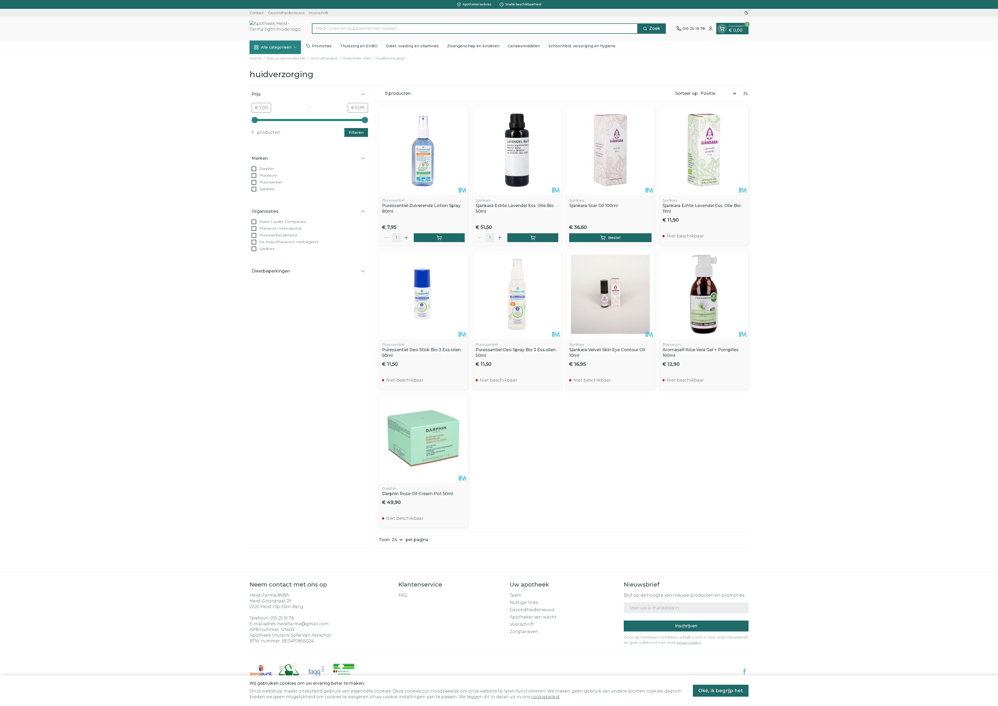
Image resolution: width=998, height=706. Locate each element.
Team (515, 595)
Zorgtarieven (524, 631)
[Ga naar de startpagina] (275, 28)
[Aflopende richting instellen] (745, 93)
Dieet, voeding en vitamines (412, 45)
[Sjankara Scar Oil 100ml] (610, 150)
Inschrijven (686, 625)
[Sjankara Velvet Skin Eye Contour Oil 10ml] (610, 294)
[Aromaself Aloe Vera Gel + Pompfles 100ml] (703, 294)
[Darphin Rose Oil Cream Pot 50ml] (423, 438)
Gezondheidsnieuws (286, 12)
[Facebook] (744, 672)
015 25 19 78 (282, 618)
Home (255, 58)
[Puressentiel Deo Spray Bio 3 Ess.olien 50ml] (516, 294)
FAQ (402, 595)
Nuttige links (524, 602)
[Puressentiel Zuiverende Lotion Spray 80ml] (423, 150)
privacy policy (689, 642)
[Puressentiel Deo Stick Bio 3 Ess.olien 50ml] (423, 294)
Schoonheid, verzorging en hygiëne (581, 45)
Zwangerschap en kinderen (473, 45)
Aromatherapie (324, 58)
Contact (257, 12)
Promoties (322, 45)
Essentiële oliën (357, 58)
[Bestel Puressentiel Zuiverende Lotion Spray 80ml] (439, 237)
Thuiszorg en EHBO (359, 45)
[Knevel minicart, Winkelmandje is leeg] (722, 28)
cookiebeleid (545, 696)
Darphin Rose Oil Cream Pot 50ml (417, 493)
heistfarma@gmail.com (303, 623)
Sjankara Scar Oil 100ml (593, 205)
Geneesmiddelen (524, 45)
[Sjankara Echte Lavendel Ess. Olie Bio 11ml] (703, 150)
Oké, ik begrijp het (720, 691)
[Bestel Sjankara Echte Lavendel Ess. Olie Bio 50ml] (532, 237)
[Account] (710, 28)
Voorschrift (318, 12)
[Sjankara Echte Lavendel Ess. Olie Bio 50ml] (516, 150)
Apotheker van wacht (533, 617)
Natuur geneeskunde (286, 58)
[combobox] (475, 28)
